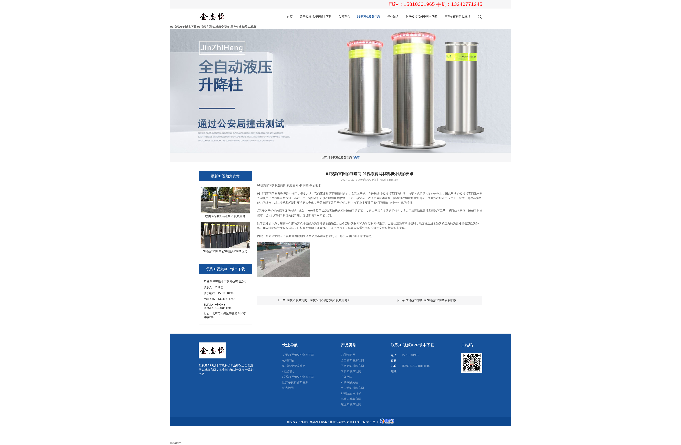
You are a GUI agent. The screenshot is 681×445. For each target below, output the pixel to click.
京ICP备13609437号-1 (364, 421)
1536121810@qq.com (416, 365)
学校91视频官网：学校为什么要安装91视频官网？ (318, 300)
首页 (290, 16)
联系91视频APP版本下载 (421, 16)
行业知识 (392, 16)
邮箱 (176, 435)
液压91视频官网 (351, 404)
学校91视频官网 (351, 371)
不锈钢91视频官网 (352, 365)
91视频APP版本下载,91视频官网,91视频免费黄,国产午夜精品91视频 (213, 26)
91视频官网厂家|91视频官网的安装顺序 (431, 300)
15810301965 (420, 4)
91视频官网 (348, 354)
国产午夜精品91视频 (457, 16)
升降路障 (346, 376)
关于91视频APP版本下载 (315, 16)
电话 (173, 431)
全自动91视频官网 (352, 360)
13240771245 (466, 4)
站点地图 (288, 387)
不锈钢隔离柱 (349, 382)
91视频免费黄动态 (368, 16)
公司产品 (344, 16)
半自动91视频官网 (352, 387)
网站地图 (176, 442)
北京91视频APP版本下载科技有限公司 (377, 179)
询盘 (176, 439)
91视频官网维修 (351, 393)
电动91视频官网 (351, 398)
